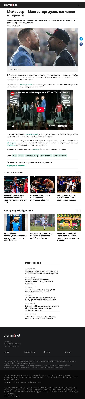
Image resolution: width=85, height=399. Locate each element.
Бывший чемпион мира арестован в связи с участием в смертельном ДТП (15, 198)
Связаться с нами (47, 375)
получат (36, 149)
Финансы (67, 352)
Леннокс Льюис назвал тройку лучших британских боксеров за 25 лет (40, 290)
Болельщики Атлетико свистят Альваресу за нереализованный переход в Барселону (42, 272)
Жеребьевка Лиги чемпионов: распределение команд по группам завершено (39, 281)
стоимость (11, 145)
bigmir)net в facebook (16, 166)
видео (21, 156)
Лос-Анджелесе (26, 84)
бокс (14, 156)
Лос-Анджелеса (31, 134)
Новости (47, 352)
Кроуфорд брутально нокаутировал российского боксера (40, 197)
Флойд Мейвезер (32, 156)
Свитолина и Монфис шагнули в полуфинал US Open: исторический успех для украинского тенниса (42, 308)
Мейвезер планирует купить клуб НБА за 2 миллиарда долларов (66, 197)
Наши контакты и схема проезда (16, 375)
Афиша (6, 352)
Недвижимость (29, 352)
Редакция (34, 375)
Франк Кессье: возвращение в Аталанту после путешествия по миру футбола (15, 236)
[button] (77, 172)
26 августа (11, 143)
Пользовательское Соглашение (31, 377)
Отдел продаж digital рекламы (29, 382)
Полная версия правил (12, 396)
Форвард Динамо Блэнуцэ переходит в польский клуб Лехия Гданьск (42, 235)
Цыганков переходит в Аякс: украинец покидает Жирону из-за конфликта (40, 317)
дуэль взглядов (46, 156)
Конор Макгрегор (60, 156)
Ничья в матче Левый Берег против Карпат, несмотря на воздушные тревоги (68, 236)
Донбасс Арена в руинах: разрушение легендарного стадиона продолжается (40, 299)
